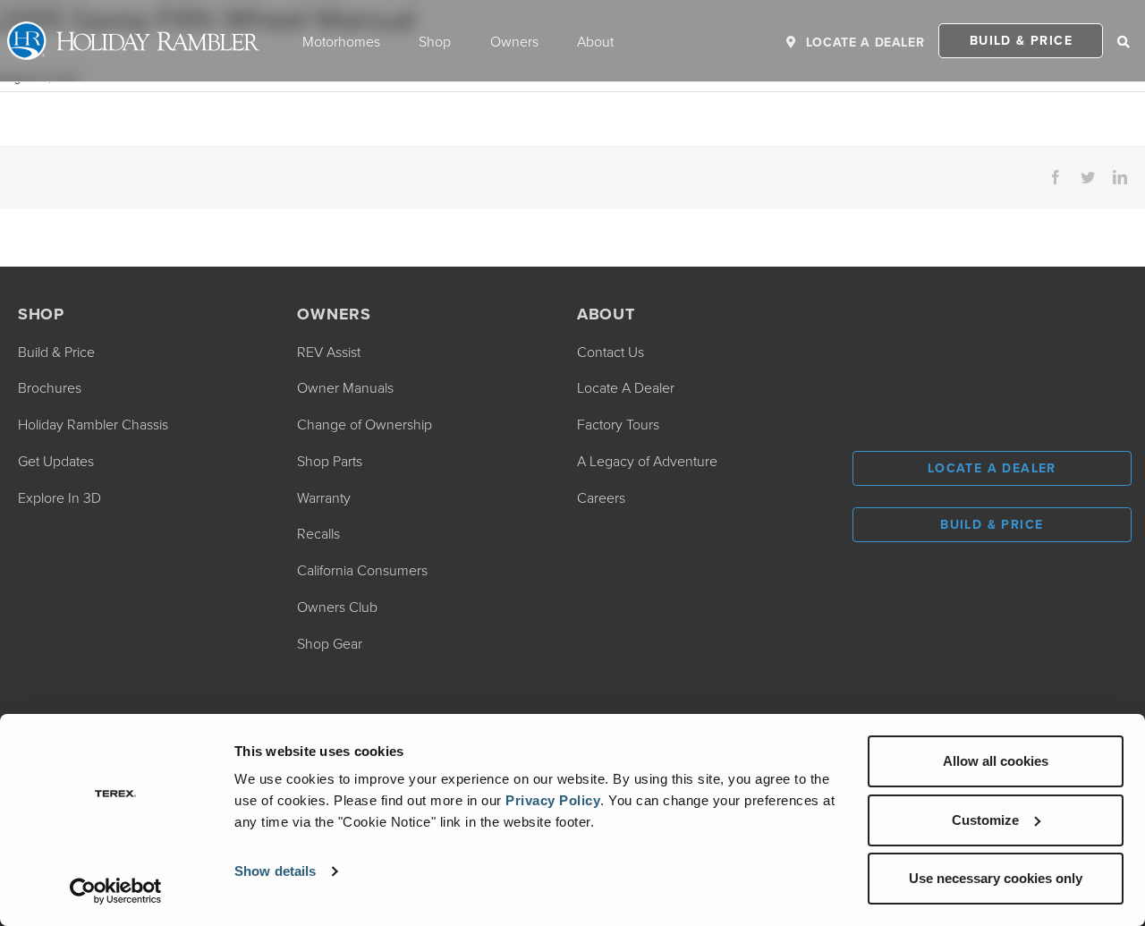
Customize (985, 820)
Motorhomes (341, 41)
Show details (275, 871)
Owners (514, 41)
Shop (435, 41)
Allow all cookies (995, 761)
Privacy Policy (552, 800)
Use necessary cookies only (995, 878)
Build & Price (1021, 40)
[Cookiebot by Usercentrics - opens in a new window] (116, 891)
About (595, 41)
